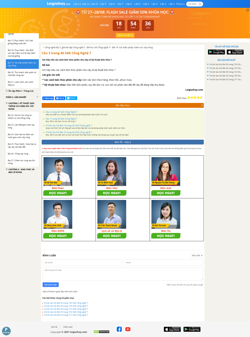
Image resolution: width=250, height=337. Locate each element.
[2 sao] (191, 97)
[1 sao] (188, 97)
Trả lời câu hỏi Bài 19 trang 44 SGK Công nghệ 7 (68, 132)
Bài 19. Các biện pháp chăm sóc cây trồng (132, 47)
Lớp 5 (137, 3)
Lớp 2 (163, 3)
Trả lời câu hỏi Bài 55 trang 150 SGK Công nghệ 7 (66, 312)
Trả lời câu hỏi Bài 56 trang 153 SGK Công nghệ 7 (66, 306)
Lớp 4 (146, 3)
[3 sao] (195, 97)
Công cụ (180, 3)
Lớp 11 (86, 3)
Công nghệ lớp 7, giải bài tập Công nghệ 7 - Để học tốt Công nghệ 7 (77, 47)
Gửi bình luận (51, 285)
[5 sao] (201, 97)
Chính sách (68, 327)
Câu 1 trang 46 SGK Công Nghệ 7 (61, 118)
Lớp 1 (172, 3)
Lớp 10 (94, 3)
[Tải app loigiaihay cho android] (216, 52)
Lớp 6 (129, 3)
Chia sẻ (61, 98)
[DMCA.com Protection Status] (101, 332)
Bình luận (49, 98)
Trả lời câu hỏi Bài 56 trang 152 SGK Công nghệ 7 (66, 309)
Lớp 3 (155, 3)
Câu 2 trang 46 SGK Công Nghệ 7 (61, 112)
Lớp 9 (103, 3)
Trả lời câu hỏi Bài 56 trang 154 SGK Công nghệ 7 (66, 303)
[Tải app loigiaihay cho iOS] (235, 52)
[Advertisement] (226, 123)
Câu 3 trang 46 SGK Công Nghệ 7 (66, 53)
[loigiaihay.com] (58, 5)
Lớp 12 (77, 3)
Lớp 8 (112, 3)
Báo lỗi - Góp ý (123, 142)
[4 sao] (198, 97)
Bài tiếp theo (123, 105)
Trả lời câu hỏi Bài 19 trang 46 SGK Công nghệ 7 (68, 125)
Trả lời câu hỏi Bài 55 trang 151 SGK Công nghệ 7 (66, 315)
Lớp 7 (120, 3)
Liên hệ (54, 327)
